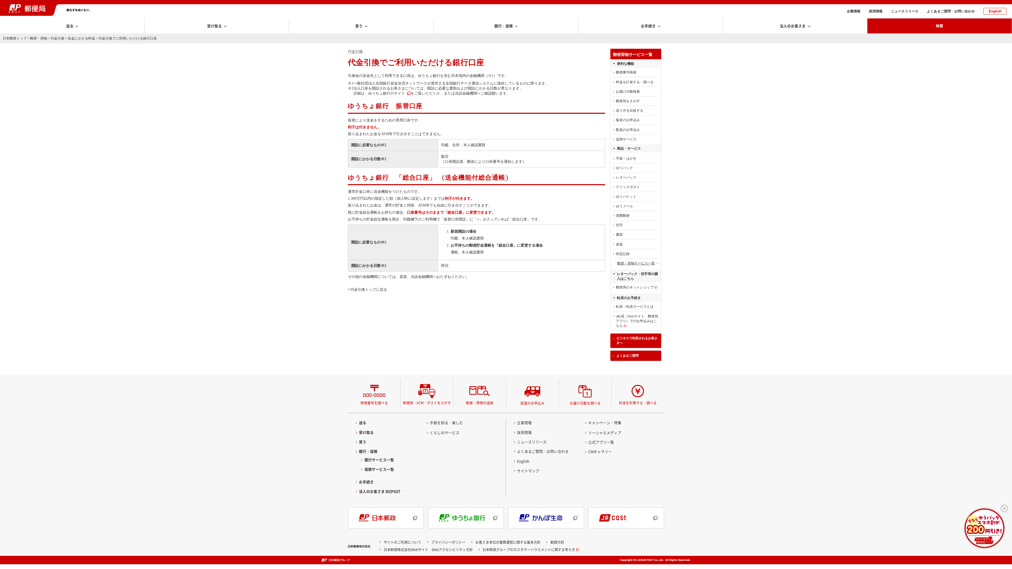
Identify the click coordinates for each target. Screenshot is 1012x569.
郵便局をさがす (628, 101)
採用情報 (876, 11)
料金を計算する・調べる (635, 82)
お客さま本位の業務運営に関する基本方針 (508, 542)
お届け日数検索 (628, 92)
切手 (619, 225)
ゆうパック (624, 168)
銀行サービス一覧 (379, 459)
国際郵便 (623, 216)
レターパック (626, 177)
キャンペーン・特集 (604, 422)
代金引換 (57, 38)
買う (362, 441)
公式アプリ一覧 (601, 442)
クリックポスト (628, 187)
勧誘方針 (557, 542)
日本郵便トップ (15, 38)
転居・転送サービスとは (635, 306)
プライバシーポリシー (448, 542)
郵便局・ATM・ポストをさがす (427, 402)
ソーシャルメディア (604, 432)
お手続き (366, 481)
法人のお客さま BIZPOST (380, 491)
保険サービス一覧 (379, 469)
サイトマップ (528, 470)
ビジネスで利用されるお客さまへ (637, 340)
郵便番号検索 (626, 72)
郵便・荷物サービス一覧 (636, 263)
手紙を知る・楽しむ (446, 422)
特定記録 (623, 254)
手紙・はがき (626, 158)
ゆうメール (624, 206)
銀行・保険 (368, 451)
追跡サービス (626, 139)
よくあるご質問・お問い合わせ (951, 11)
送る (362, 422)
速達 (619, 244)
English (995, 11)
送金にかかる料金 (81, 38)
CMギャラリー (600, 451)
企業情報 (853, 11)
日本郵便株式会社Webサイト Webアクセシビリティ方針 (428, 549)
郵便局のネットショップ (635, 287)
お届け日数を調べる (585, 402)
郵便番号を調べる (374, 402)
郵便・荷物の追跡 (479, 402)
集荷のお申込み (628, 120)
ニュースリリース (904, 11)
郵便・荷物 (38, 38)
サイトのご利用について (402, 542)
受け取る (366, 432)
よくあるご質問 (627, 355)
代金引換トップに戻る (368, 289)
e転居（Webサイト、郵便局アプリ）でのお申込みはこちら (637, 321)
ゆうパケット (626, 197)
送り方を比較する (629, 110)
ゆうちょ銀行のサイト (386, 93)
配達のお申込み (628, 130)
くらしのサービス (444, 432)
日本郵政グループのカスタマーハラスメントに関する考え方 (529, 549)
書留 (619, 235)
